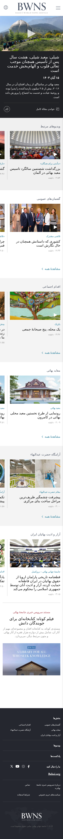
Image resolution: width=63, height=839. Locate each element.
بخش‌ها (56, 718)
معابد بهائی (55, 729)
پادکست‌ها (55, 756)
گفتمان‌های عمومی (52, 724)
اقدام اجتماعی (25, 724)
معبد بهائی (55, 408)
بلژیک (57, 324)
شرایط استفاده (23, 794)
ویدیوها (57, 745)
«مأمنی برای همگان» (50, 163)
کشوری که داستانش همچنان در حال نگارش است (38, 243)
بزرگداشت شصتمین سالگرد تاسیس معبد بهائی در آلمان (35, 171)
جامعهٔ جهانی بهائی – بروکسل (46, 571)
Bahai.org (54, 774)
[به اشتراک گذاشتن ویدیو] (7, 109)
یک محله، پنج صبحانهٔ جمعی (41, 329)
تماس (27, 784)
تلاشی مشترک (53, 236)
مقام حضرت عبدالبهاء (49, 491)
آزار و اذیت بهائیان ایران (50, 735)
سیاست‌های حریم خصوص (49, 794)
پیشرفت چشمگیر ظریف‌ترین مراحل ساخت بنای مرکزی (39, 499)
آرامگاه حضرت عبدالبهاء (20, 729)
